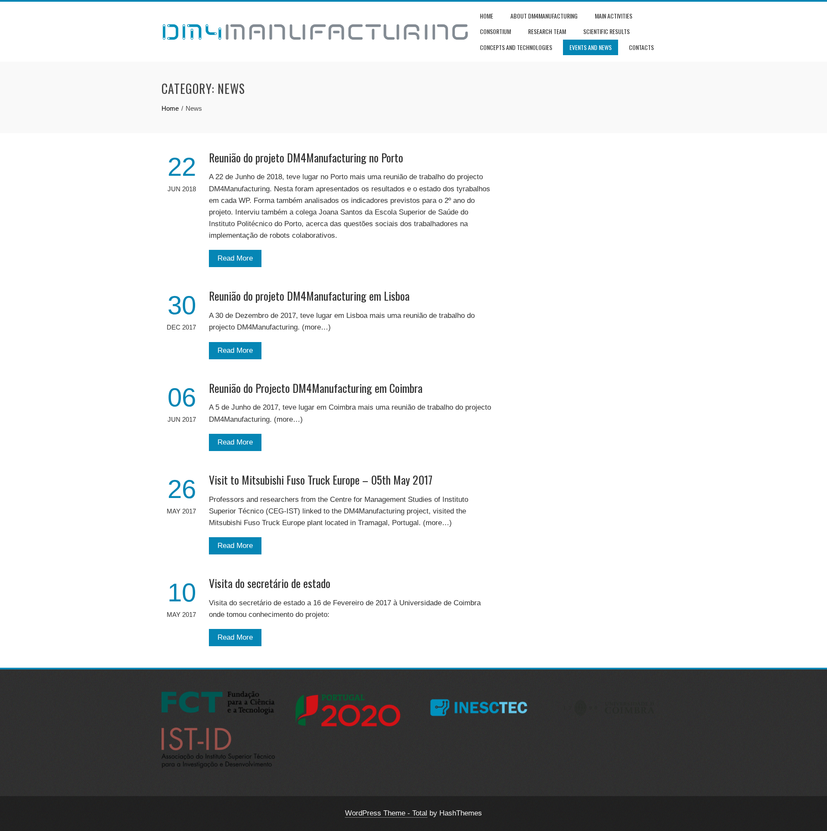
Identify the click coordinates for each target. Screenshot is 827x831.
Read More (235, 258)
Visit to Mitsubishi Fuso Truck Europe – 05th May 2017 (320, 479)
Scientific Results (606, 31)
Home (486, 15)
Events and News (590, 47)
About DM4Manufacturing (544, 15)
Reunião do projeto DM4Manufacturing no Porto (306, 157)
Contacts (641, 47)
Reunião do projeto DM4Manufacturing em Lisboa (309, 295)
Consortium (495, 31)
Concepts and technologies (516, 47)
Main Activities (613, 15)
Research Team (547, 31)
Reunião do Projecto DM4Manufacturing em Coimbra (316, 388)
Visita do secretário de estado (269, 583)
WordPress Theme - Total (386, 813)
